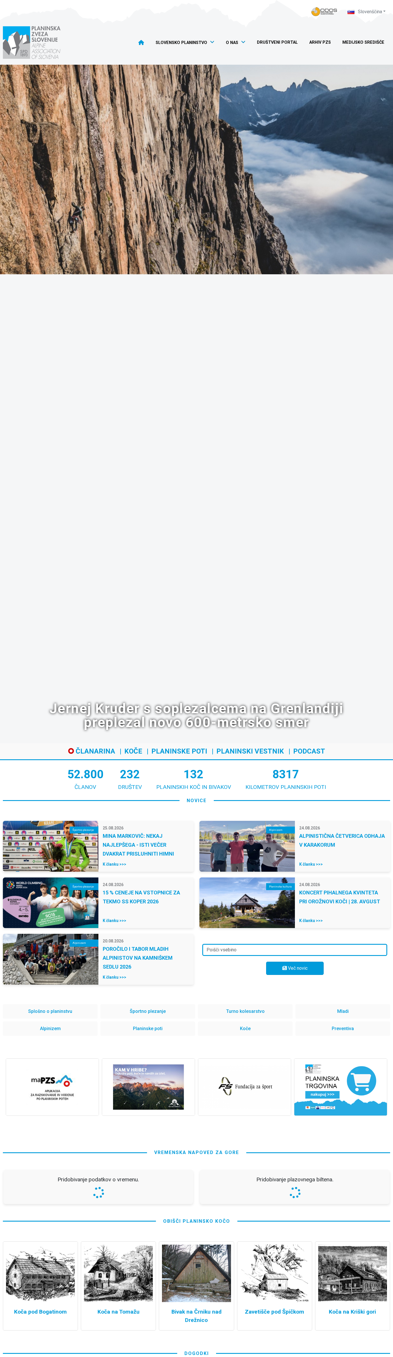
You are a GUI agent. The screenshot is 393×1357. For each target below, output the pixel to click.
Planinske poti (179, 751)
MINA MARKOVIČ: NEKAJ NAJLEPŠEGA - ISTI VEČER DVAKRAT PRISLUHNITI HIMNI (138, 845)
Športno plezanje (148, 1011)
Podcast (309, 751)
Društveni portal (277, 42)
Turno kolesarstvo (245, 1011)
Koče (133, 751)
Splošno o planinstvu (50, 1011)
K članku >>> (114, 864)
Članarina (94, 751)
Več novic (297, 968)
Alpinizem (50, 1028)
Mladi (343, 1011)
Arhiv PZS (320, 42)
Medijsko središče (363, 42)
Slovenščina (369, 11)
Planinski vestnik (250, 751)
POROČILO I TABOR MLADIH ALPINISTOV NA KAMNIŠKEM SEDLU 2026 (138, 958)
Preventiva (343, 1028)
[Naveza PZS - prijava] (324, 11)
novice (197, 800)
